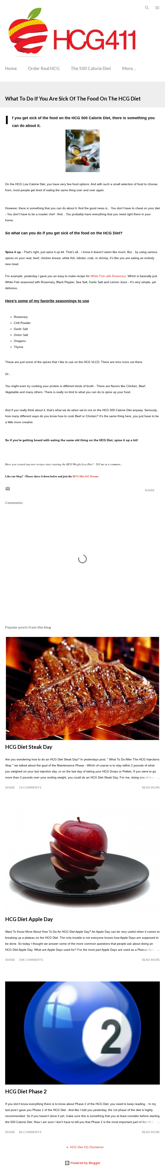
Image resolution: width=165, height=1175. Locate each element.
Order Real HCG (44, 68)
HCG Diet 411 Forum (85, 476)
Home (11, 68)
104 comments (31, 959)
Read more (151, 787)
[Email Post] (7, 490)
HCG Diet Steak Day (28, 747)
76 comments (30, 787)
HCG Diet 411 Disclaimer (87, 1147)
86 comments (30, 1132)
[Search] (147, 7)
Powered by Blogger (85, 1163)
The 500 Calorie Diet (91, 68)
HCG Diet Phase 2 (26, 1091)
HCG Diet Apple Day (29, 919)
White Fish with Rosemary (108, 276)
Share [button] (150, 490)
